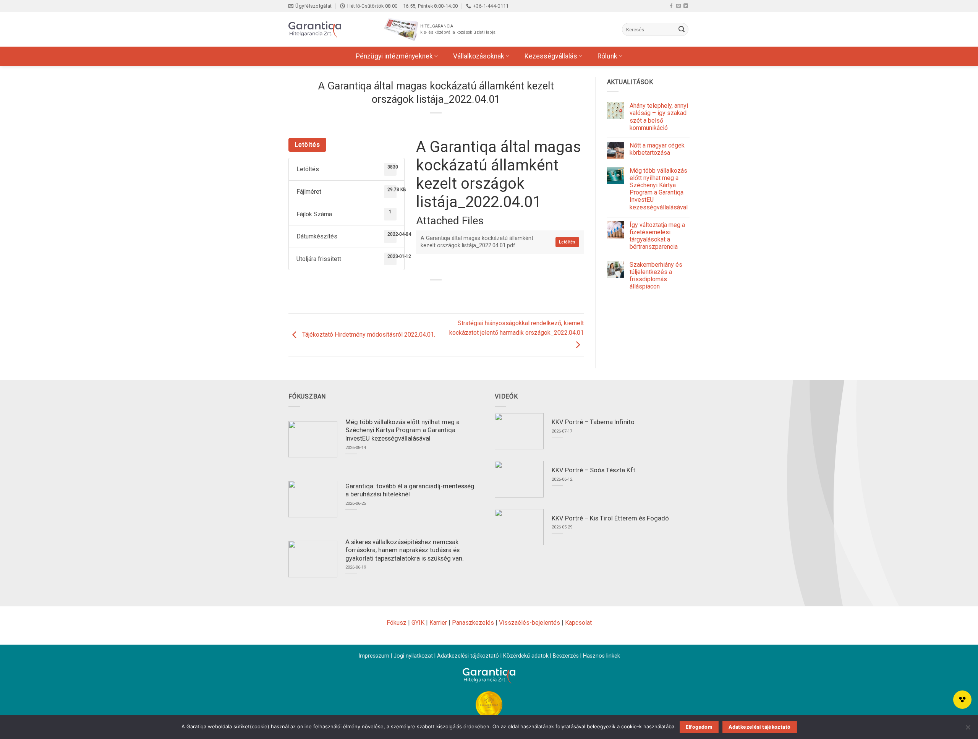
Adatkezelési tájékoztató (468, 656)
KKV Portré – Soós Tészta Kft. (594, 470)
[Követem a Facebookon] (671, 5)
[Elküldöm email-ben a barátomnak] (443, 293)
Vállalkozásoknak (478, 56)
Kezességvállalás (551, 56)
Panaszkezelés (473, 622)
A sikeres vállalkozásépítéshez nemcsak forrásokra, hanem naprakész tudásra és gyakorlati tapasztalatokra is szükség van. (404, 550)
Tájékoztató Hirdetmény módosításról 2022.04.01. (368, 335)
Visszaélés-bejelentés (529, 622)
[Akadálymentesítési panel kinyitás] (962, 699)
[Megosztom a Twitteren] (429, 293)
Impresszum (373, 656)
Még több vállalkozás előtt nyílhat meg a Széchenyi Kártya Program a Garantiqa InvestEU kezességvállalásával (659, 189)
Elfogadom (699, 727)
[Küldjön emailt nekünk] (678, 5)
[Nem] (967, 729)
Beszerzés (566, 656)
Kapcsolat (578, 622)
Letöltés (307, 144)
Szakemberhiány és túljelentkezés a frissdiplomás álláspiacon (656, 275)
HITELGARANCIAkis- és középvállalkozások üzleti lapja (457, 29)
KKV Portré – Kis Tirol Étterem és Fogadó (610, 518)
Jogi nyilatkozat (413, 656)
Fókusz (396, 622)
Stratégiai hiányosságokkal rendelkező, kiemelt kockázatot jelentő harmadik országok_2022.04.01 (516, 328)
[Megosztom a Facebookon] (415, 293)
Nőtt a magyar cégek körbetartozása (657, 149)
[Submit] (681, 29)
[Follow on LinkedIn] (685, 5)
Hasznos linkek (601, 656)
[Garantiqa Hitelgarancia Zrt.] (326, 29)
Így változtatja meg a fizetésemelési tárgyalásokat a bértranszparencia (657, 236)
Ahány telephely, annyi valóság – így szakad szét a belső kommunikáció (659, 116)
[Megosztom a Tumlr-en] (457, 293)
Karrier (438, 622)
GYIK (417, 622)
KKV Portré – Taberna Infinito (593, 422)
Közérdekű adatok (526, 656)
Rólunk (607, 56)
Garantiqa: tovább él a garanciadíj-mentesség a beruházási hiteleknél (409, 490)
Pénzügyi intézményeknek (394, 56)
